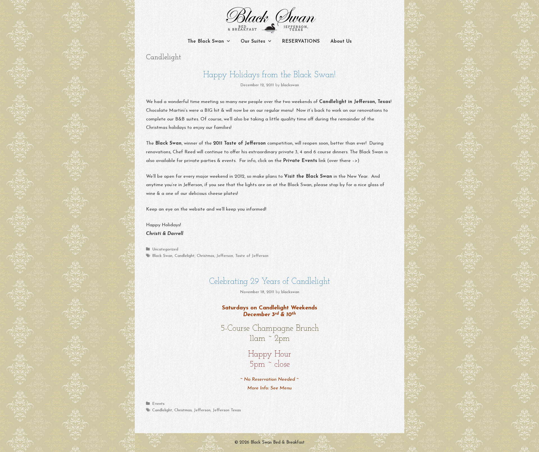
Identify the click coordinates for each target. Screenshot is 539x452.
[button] (229, 41)
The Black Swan (206, 41)
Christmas (205, 256)
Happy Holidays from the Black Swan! (269, 75)
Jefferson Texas (227, 410)
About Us (341, 41)
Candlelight (185, 256)
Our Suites (253, 41)
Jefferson (224, 256)
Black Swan (162, 256)
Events (158, 404)
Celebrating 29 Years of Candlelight (269, 281)
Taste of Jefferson (251, 256)
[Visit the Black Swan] (269, 20)
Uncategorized (165, 249)
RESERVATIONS (301, 41)
